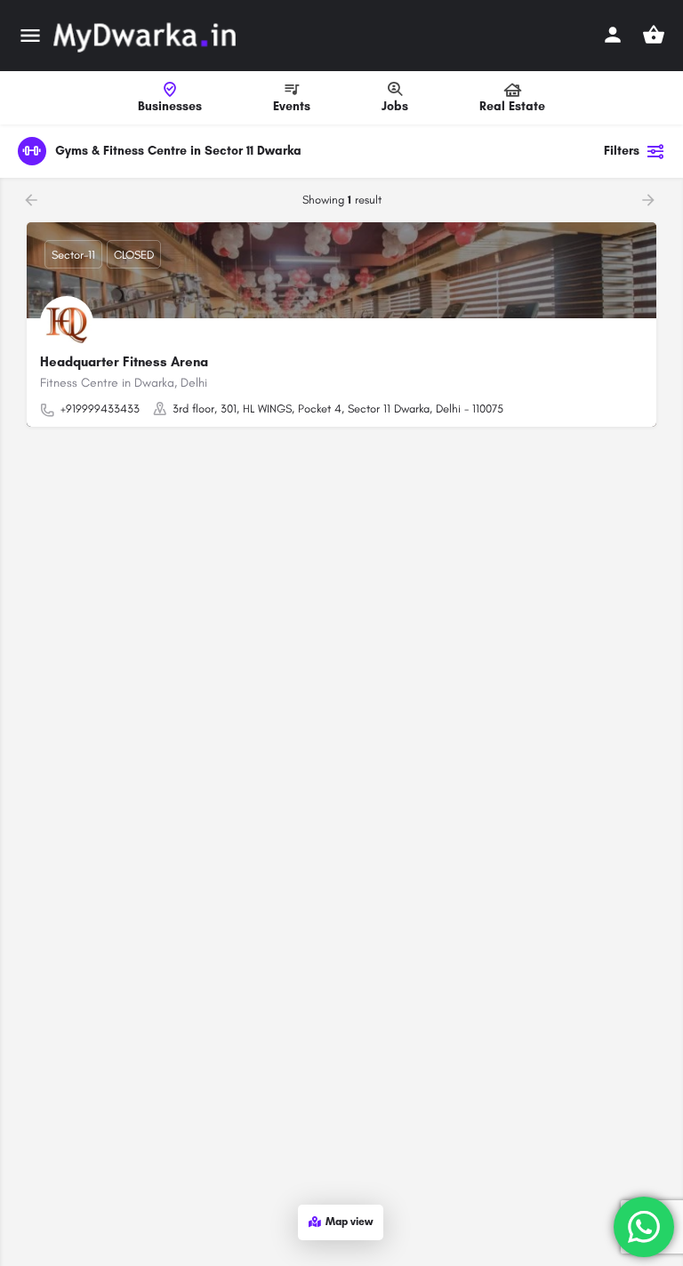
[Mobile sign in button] (612, 34)
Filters (621, 150)
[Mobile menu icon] (30, 35)
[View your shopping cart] (653, 34)
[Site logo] (146, 35)
